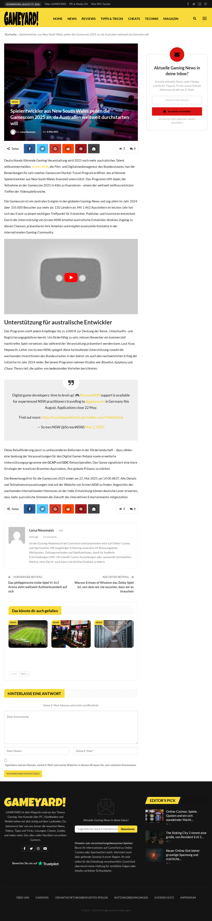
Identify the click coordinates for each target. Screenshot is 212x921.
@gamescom (95, 401)
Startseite (11, 34)
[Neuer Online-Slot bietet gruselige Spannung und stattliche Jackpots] (154, 855)
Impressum (188, 897)
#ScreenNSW (90, 395)
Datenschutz (164, 897)
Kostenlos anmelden (179, 111)
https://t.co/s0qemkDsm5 (61, 417)
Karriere (42, 897)
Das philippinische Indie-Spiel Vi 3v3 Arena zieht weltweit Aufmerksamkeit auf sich (37, 587)
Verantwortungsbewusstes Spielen (81, 897)
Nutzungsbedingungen (131, 897)
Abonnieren (128, 829)
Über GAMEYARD (55, 4)
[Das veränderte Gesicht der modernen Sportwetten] (28, 634)
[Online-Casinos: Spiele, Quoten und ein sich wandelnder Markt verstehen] (154, 816)
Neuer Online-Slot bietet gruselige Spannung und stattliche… (183, 855)
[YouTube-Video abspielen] (71, 277)
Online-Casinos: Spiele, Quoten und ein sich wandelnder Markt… (181, 816)
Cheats (134, 19)
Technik (151, 19)
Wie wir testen (100, 4)
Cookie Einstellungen (119, 910)
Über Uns (22, 897)
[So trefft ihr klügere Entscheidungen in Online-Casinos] (70, 634)
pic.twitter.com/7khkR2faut (102, 417)
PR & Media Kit (78, 4)
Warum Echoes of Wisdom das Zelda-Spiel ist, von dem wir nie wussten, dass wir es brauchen (104, 587)
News (72, 19)
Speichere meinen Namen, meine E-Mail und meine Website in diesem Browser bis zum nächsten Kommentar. (70, 765)
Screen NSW (40, 166)
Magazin (170, 19)
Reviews (89, 19)
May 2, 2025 (95, 427)
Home (58, 19)
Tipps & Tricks (112, 19)
